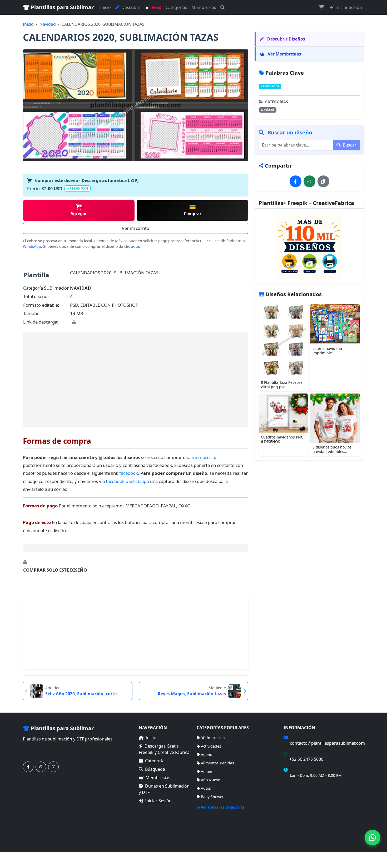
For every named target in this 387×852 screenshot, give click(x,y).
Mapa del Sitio (296, 799)
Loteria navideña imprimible (327, 350)
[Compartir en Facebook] (295, 181)
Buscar (349, 145)
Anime (206, 771)
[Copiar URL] (323, 181)
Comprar (192, 213)
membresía (203, 457)
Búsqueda (155, 769)
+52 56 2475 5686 (306, 759)
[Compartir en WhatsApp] (309, 181)
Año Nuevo (210, 779)
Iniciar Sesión (348, 7)
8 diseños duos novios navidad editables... (331, 449)
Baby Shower (212, 796)
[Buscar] (222, 7)
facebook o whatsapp (128, 481)
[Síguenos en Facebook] (28, 767)
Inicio (105, 7)
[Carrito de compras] (321, 7)
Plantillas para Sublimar (61, 7)
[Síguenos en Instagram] (53, 767)
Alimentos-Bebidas (217, 762)
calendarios (270, 86)
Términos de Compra (302, 791)
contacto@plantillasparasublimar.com (327, 743)
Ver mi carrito (135, 228)
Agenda (208, 754)
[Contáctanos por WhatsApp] (41, 767)
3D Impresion (213, 737)
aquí (135, 246)
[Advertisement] (135, 380)
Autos (206, 788)
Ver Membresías (284, 54)
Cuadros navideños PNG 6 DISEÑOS (282, 439)
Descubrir (130, 7)
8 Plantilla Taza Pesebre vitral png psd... (281, 384)
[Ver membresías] (309, 246)
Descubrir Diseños (285, 39)
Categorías (176, 7)
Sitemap (357, 833)
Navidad (47, 24)
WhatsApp (32, 246)
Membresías (203, 7)
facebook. (129, 473)
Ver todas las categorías (222, 807)
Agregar (79, 213)
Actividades (211, 746)
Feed (156, 7)
